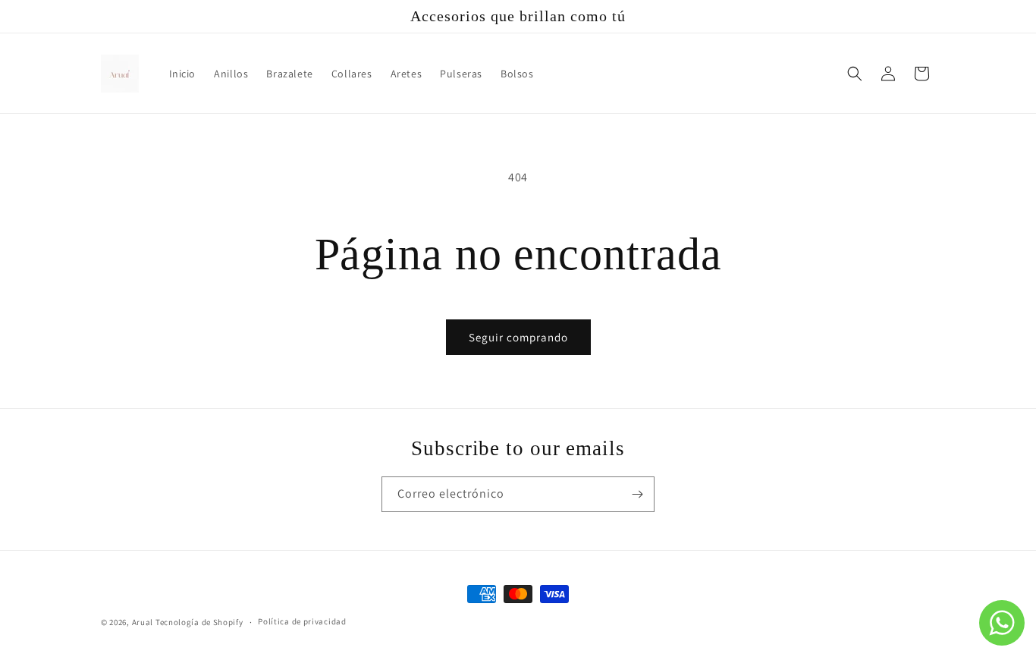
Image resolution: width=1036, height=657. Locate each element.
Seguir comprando (518, 337)
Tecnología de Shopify (199, 622)
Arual (143, 622)
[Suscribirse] (637, 494)
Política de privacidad (302, 621)
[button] (854, 73)
